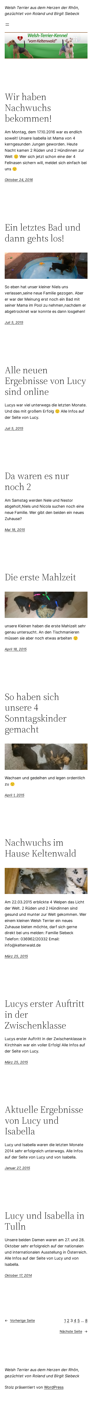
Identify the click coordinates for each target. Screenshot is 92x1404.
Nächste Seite (74, 1331)
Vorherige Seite (20, 1320)
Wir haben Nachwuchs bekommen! (28, 107)
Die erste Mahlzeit (40, 577)
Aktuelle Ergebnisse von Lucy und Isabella (44, 1120)
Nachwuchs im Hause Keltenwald (40, 848)
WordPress (54, 1387)
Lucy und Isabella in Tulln (45, 1221)
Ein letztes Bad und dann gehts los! (43, 233)
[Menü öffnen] (7, 24)
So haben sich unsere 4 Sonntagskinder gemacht (36, 713)
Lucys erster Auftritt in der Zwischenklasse (44, 1014)
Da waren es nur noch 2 (37, 481)
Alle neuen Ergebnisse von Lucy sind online (45, 381)
